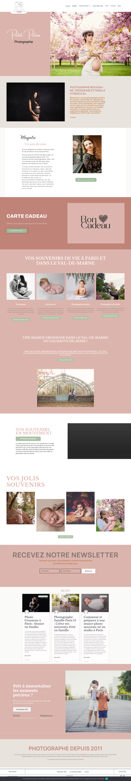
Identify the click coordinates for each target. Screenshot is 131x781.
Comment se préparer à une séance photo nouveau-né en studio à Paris (94, 623)
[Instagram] (124, 775)
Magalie (74, 6)
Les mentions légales (75, 772)
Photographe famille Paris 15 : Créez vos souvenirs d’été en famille (65, 623)
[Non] (128, 778)
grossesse (84, 754)
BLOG (65, 590)
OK (106, 778)
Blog (119, 6)
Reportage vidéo (98, 6)
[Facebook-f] (121, 775)
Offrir (106, 6)
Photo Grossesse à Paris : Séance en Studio (34, 622)
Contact (113, 6)
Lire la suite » (28, 655)
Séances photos (84, 6)
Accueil (68, 6)
